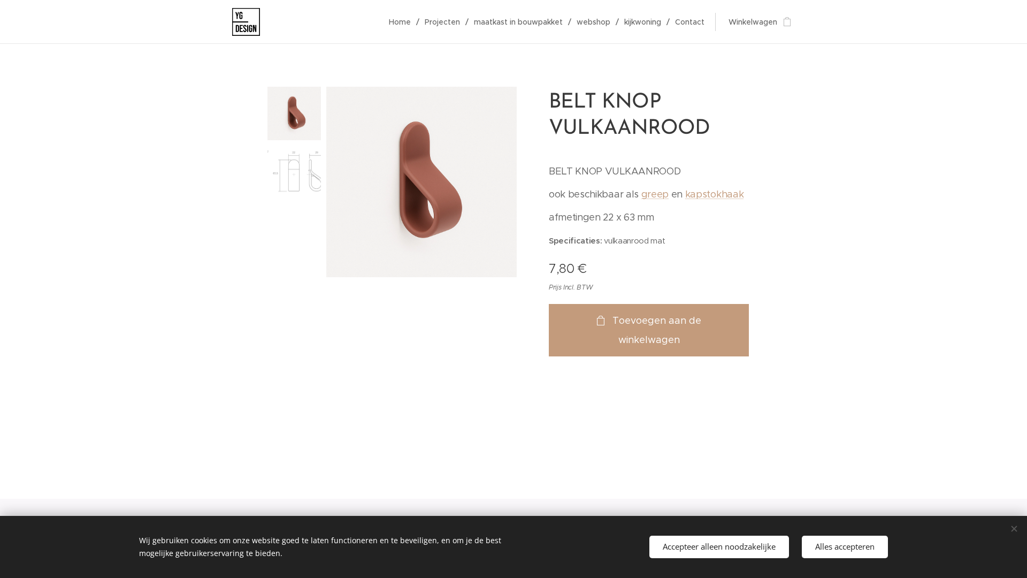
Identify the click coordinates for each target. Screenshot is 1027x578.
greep (655, 194)
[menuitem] (402, 22)
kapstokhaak (714, 194)
